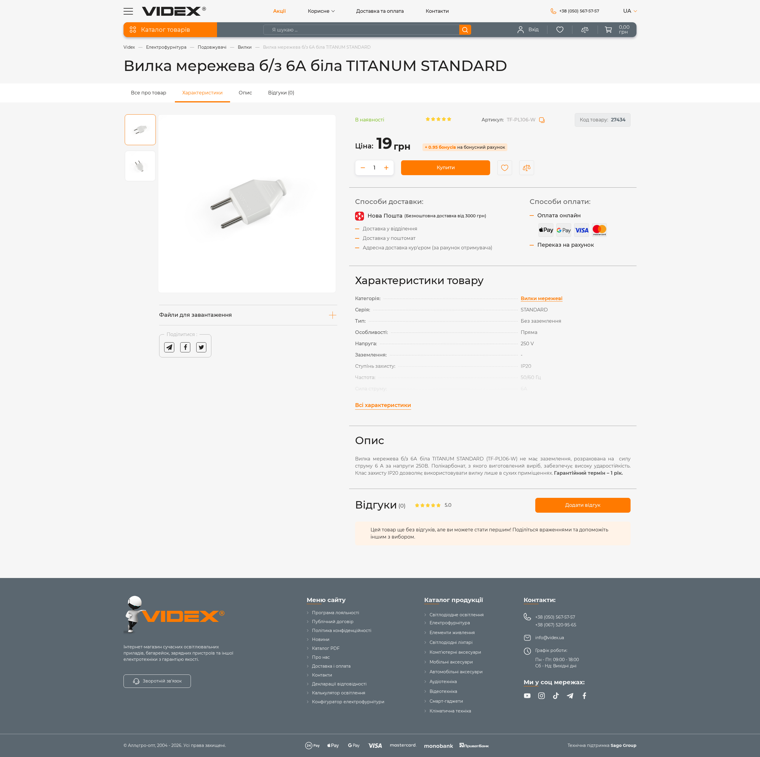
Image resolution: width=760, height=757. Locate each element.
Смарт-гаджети (446, 701)
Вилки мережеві (542, 298)
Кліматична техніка (450, 711)
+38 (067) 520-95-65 (555, 625)
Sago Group (623, 745)
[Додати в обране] (504, 167)
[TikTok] (555, 695)
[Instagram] (541, 695)
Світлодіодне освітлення (457, 614)
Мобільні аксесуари (451, 662)
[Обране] (559, 29)
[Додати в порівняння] (526, 167)
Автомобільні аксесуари (456, 671)
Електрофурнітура (450, 622)
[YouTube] (527, 695)
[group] (247, 204)
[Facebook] (584, 695)
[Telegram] (570, 695)
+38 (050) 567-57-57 (555, 617)
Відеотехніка (443, 691)
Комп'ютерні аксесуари (455, 652)
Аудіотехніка (443, 681)
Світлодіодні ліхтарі (451, 642)
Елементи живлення (452, 632)
